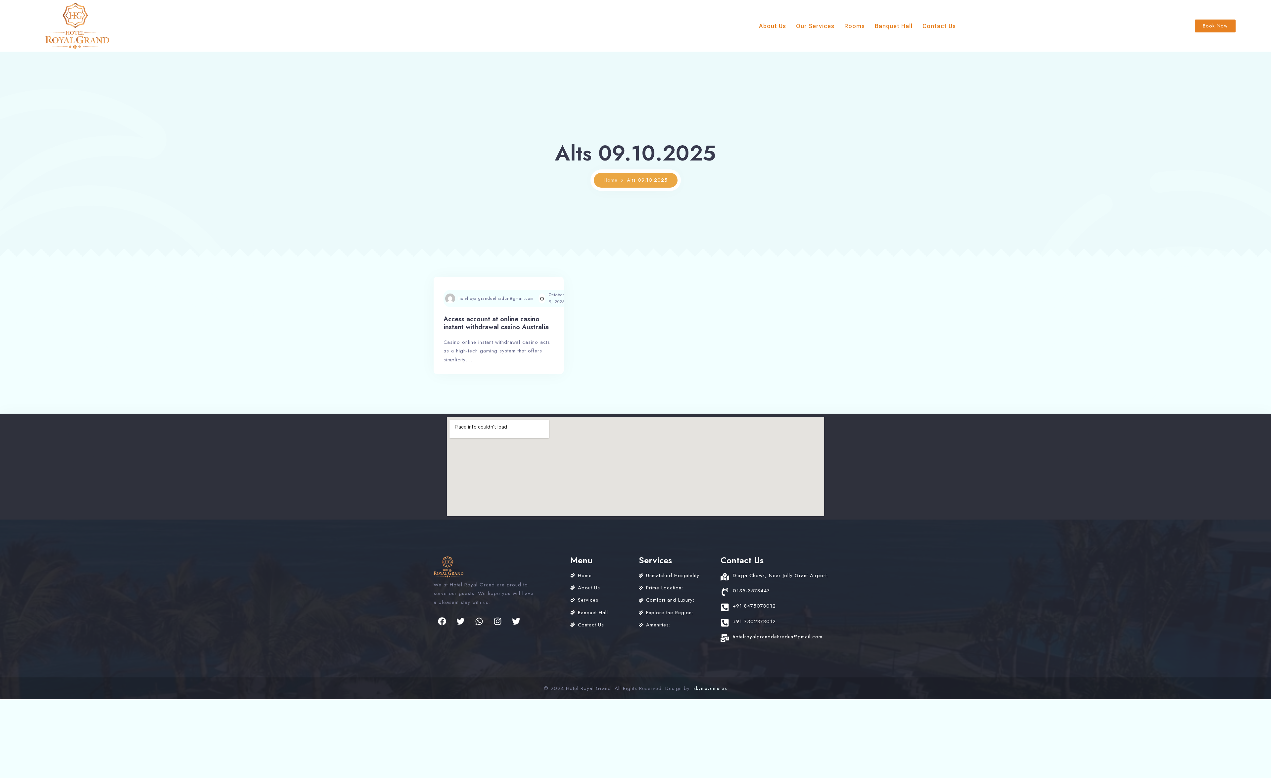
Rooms (854, 26)
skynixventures (710, 688)
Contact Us (939, 26)
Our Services (815, 26)
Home (611, 180)
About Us (772, 26)
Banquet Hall (894, 26)
